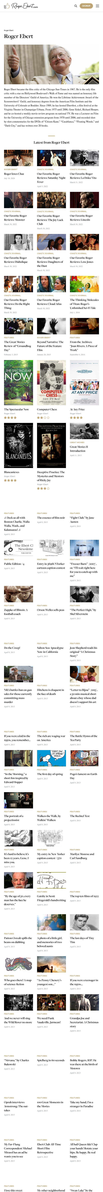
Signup (86, 6)
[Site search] (75, 6)
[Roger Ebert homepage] (21, 6)
